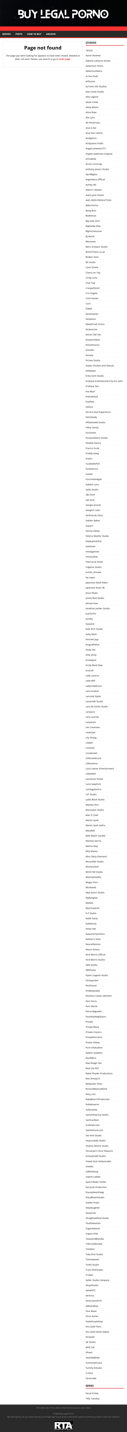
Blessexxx (91, 241)
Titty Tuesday (92, 1398)
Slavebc (90, 1166)
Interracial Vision (94, 561)
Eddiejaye (91, 370)
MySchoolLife (92, 908)
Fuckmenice (92, 468)
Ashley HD (91, 184)
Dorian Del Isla (93, 334)
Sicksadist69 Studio (96, 1156)
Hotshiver (91, 546)
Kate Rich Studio (94, 628)
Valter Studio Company (97, 1280)
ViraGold (90, 1336)
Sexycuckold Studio (95, 1140)
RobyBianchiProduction (98, 1099)
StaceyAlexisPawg (95, 1192)
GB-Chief (90, 494)
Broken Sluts (92, 256)
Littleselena (92, 763)
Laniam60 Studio (94, 701)
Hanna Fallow (93, 530)
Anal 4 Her (91, 127)
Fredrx (89, 458)
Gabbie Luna (92, 484)
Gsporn (89, 525)
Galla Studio (92, 489)
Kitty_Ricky (91, 654)
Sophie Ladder (93, 1176)
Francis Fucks (92, 448)
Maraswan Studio (95, 809)
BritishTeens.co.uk (95, 251)
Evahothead (92, 396)
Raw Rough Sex (93, 1063)
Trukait (89, 1274)
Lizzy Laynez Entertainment (100, 768)
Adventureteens (94, 70)
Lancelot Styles (93, 696)
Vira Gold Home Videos (97, 1331)
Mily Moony (92, 851)
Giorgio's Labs (93, 510)
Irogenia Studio (93, 567)
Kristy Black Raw (94, 665)
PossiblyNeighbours (96, 1016)
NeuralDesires (93, 944)
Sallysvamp (91, 1109)
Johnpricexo (92, 603)
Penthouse (91, 985)
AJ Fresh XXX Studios (96, 86)
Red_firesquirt (93, 1078)
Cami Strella (92, 267)
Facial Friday (92, 1393)
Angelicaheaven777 (96, 148)
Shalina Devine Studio (97, 1145)
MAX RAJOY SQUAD (95, 835)
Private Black (92, 1026)
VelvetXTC (91, 1290)
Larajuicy (90, 711)
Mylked (89, 902)
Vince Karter (92, 1316)
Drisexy (89, 355)
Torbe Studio (92, 1264)
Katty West (91, 634)
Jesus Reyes (92, 592)
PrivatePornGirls (94, 1037)
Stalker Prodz (92, 1202)
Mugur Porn (92, 882)
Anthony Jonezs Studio (97, 169)
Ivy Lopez (90, 577)
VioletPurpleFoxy (94, 1321)
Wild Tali (90, 1347)
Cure (88, 303)
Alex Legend (92, 96)
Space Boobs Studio (96, 1181)
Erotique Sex (92, 386)
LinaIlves (90, 747)
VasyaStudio (92, 1285)
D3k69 (89, 308)
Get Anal (90, 499)
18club (89, 50)
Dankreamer (92, 313)
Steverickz (91, 1212)
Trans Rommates (94, 1269)
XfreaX (89, 1352)
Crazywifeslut (93, 288)
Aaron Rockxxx (93, 55)
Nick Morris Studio (95, 959)
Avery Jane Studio (95, 195)
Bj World (90, 236)
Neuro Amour (93, 949)
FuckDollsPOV (93, 463)
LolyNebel (91, 773)
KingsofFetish (93, 644)
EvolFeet (90, 401)
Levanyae (90, 732)
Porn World (91, 1006)
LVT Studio (91, 794)
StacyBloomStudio (95, 1197)
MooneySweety (93, 877)
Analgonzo (91, 138)
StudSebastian (93, 1223)
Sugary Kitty (92, 1233)
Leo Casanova (93, 727)
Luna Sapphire (93, 784)
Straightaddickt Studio (97, 1218)
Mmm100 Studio (94, 871)
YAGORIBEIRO (93, 1357)
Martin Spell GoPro (95, 825)
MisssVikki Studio (94, 861)
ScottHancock (92, 1125)
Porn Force (91, 1001)
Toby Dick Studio (94, 1254)
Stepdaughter (93, 1207)
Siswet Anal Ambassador (98, 1161)
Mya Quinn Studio (95, 892)
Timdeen (90, 1249)
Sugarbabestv (93, 1228)
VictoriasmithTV (94, 1300)
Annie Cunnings (94, 163)
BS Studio (91, 262)
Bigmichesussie (94, 231)
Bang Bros (91, 210)
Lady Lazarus (92, 675)
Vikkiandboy (92, 1305)
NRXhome (91, 970)
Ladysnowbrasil (94, 685)
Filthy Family (92, 427)
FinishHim (91, 432)
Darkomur (91, 319)
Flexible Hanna (93, 442)
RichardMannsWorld (96, 1088)
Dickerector (91, 329)
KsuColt (90, 670)
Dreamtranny (92, 344)
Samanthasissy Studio (97, 1114)
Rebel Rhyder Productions (99, 1073)
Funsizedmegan (94, 479)
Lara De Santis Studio (97, 706)
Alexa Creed (92, 102)
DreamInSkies (93, 339)
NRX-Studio (91, 964)
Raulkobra (91, 1057)
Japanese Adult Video (97, 582)
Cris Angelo (91, 293)
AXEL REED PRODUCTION (98, 200)
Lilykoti (89, 742)
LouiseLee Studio (94, 778)
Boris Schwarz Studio (96, 246)
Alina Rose (91, 112)
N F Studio (91, 913)
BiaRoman (91, 215)
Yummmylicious (94, 1362)
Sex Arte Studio (93, 1135)
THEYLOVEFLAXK (94, 1243)
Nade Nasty (92, 918)
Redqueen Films (94, 1083)
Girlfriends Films (94, 515)
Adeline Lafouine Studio (98, 60)
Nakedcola (91, 923)
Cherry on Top (93, 272)
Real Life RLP (92, 1068)
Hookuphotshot (93, 541)
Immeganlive (92, 551)
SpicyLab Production (96, 1187)
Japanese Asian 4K (95, 587)
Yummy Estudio (94, 1367)
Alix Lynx (90, 117)
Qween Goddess (94, 1052)
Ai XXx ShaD (92, 76)
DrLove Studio (93, 360)
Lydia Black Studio (95, 799)
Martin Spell (92, 820)
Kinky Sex (90, 649)
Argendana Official (95, 179)
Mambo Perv (92, 804)
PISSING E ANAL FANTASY (99, 995)
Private (89, 1021)
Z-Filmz (89, 1373)
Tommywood (92, 1259)
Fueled (89, 474)
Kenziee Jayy (92, 639)
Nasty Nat (91, 928)
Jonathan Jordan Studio (98, 608)
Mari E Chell (92, 815)
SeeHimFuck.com (94, 1130)
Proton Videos (93, 1042)
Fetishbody (91, 417)
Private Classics (94, 1032)
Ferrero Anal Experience (98, 412)
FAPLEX (89, 406)
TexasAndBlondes (95, 1238)
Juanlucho (91, 613)
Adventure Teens (94, 65)
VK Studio (91, 1342)
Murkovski (91, 887)
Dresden (90, 349)
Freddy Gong (92, 453)
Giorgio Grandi (93, 505)
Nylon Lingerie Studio (97, 975)
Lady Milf (90, 680)
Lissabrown (91, 753)
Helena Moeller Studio (97, 535)
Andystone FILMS (94, 143)
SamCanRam (92, 1119)
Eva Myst (90, 391)
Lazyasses (91, 722)
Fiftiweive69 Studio (95, 422)
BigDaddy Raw (93, 226)
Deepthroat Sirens (95, 324)
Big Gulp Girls (93, 220)
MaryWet (90, 830)
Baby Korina (92, 205)
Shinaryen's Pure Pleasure (99, 1150)
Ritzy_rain (91, 1094)
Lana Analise (92, 691)
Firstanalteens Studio (97, 437)
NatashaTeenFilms (95, 933)
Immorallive (92, 556)
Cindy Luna (91, 277)
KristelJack (91, 660)
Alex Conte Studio (95, 91)
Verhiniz (90, 1295)
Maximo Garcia (93, 840)
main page (64, 59)
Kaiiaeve (90, 623)
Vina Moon (91, 1311)
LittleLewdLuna (93, 758)
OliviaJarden (92, 980)
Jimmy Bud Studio (95, 598)
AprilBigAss (91, 174)
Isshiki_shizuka (93, 572)
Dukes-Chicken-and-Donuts (100, 365)
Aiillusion (90, 81)
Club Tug (90, 282)
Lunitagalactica (93, 789)
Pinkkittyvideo (93, 990)
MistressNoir (92, 866)
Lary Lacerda (92, 716)
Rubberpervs (92, 1104)
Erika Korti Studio (95, 375)
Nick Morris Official (95, 954)
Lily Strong (91, 737)
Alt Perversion (93, 122)
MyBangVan (92, 897)
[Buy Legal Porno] (63, 28)
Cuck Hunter (92, 298)
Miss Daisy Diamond (96, 856)
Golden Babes (93, 520)
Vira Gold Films (93, 1326)
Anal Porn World (94, 133)
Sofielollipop (92, 1171)
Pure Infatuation (94, 1047)
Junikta (89, 618)
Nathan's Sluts (93, 939)
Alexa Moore (92, 107)
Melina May (92, 846)
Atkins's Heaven (94, 189)
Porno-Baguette (94, 1011)
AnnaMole (91, 158)
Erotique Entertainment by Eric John (104, 381)
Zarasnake (91, 1378)
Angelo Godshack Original (99, 153)
